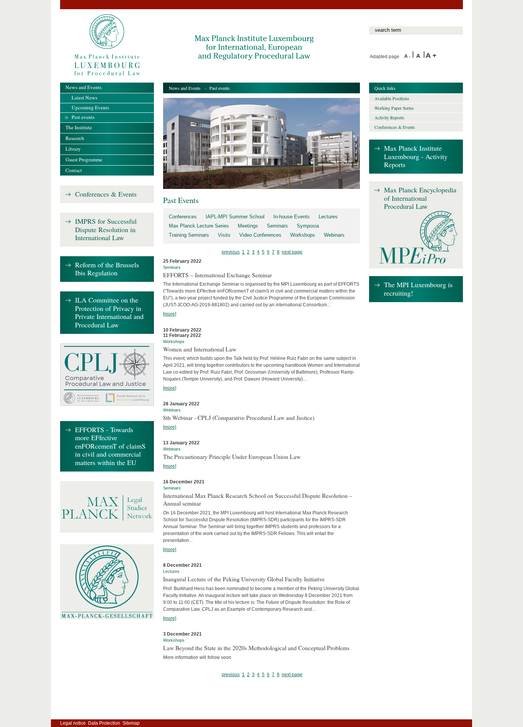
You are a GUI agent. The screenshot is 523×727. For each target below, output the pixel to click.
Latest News (84, 97)
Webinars (334, 235)
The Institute (78, 127)
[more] (169, 314)
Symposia (308, 226)
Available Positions (391, 98)
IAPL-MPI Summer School (235, 217)
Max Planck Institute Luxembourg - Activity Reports (416, 156)
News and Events (185, 88)
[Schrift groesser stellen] (431, 56)
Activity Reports (389, 117)
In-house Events (291, 217)
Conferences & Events (106, 194)
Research (74, 138)
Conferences (183, 217)
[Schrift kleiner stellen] (408, 56)
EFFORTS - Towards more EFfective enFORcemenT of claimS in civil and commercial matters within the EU (110, 446)
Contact (73, 170)
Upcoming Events (90, 107)
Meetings (248, 226)
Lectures (328, 217)
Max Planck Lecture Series (199, 226)
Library (73, 148)
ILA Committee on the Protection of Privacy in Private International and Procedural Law (109, 312)
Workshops (302, 235)
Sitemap (131, 723)
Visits (224, 235)
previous (231, 252)
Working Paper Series (394, 108)
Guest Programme (83, 159)
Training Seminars (189, 235)
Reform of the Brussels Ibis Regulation (107, 269)
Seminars (277, 226)
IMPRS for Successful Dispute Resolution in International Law (106, 229)
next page (292, 252)
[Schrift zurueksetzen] (419, 56)
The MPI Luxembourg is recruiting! (418, 289)
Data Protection (104, 723)
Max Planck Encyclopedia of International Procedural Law (420, 198)
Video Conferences (260, 235)
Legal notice (73, 723)
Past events (83, 117)
